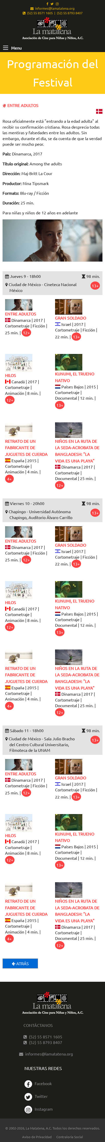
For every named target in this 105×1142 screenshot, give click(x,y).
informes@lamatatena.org (54, 8)
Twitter (41, 1096)
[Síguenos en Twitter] (52, 4)
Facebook (43, 1083)
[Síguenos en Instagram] (57, 4)
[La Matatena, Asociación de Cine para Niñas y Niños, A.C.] (52, 28)
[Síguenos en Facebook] (47, 4)
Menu (16, 48)
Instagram (44, 1108)
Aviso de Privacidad (37, 1137)
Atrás (22, 963)
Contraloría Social (69, 1137)
